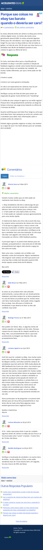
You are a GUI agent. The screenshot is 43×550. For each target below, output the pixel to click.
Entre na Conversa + (17, 176)
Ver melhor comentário (25, 27)
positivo (9, 8)
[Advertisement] (20, 148)
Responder (5, 276)
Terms (20, 528)
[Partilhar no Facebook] (16, 273)
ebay (2, 8)
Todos (4, 176)
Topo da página (21, 521)
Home (15, 528)
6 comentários (8, 27)
